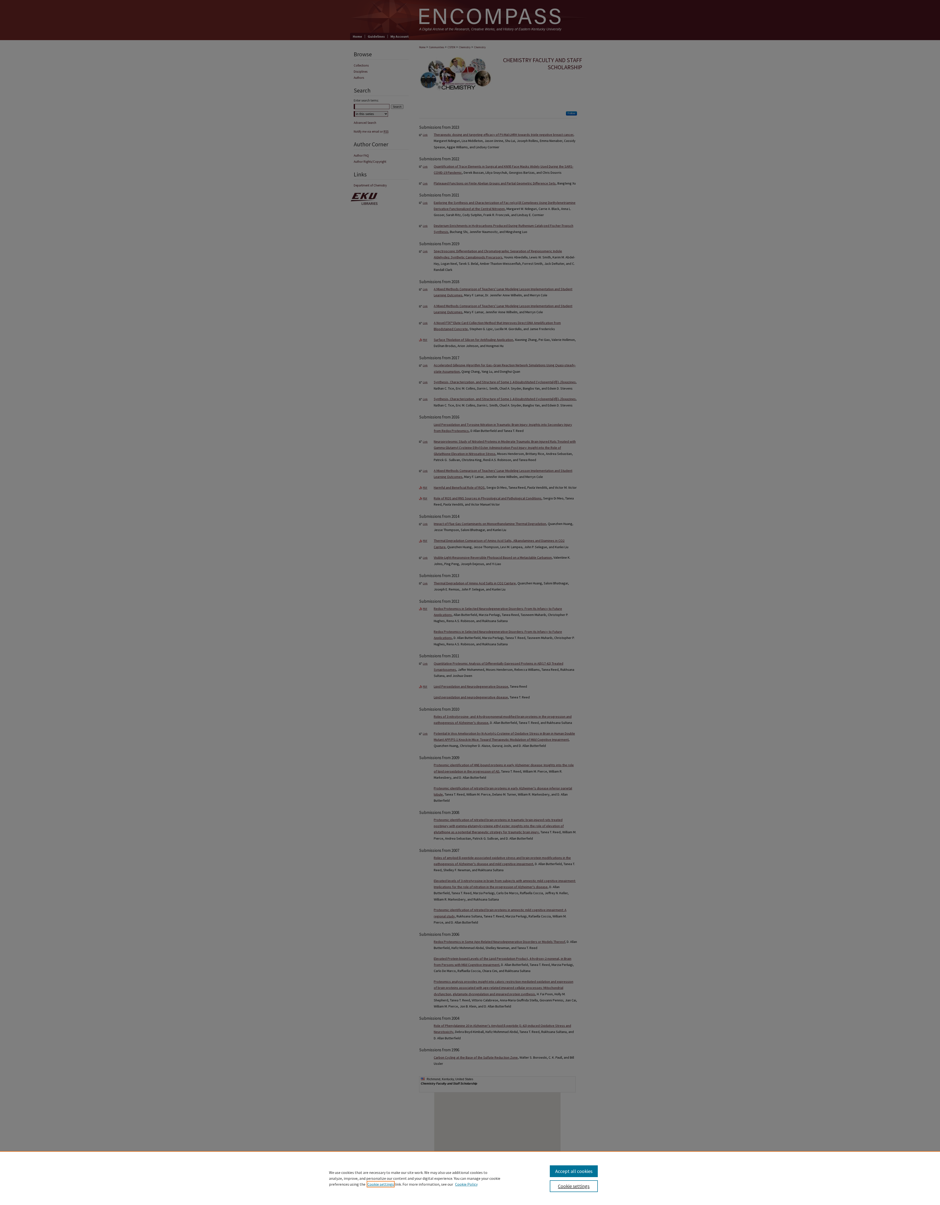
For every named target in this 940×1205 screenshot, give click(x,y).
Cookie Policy (466, 1184)
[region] (470, 1178)
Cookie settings (380, 1184)
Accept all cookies (573, 1171)
